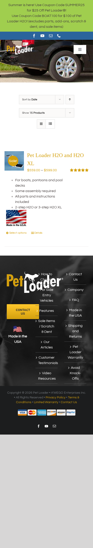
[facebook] (34, 36)
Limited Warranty (46, 402)
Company (75, 290)
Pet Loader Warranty (75, 352)
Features (46, 311)
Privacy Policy (55, 397)
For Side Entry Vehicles (46, 295)
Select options (18, 232)
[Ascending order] (69, 99)
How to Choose (46, 276)
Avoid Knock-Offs (75, 373)
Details (38, 232)
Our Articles (47, 344)
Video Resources (46, 375)
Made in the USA (75, 312)
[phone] (59, 36)
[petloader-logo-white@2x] (20, 46)
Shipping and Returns (75, 331)
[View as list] (50, 124)
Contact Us (75, 276)
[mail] (51, 36)
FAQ (75, 300)
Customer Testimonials (46, 360)
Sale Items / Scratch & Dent (46, 326)
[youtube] (42, 36)
